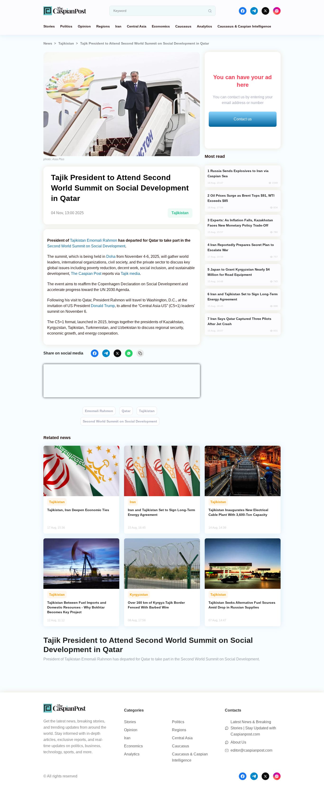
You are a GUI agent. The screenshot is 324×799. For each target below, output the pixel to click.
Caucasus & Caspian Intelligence (244, 26)
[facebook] (242, 11)
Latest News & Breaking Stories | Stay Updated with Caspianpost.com (253, 728)
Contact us (243, 119)
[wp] (129, 353)
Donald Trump (103, 306)
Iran (118, 26)
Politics (66, 26)
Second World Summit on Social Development (86, 246)
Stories (49, 26)
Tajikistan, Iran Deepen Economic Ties (78, 510)
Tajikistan (66, 43)
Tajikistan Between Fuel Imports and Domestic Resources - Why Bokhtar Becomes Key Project (76, 607)
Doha (111, 256)
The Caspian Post (86, 274)
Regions (103, 26)
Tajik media (130, 274)
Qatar (126, 411)
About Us (238, 742)
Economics (161, 26)
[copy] (140, 353)
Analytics (204, 26)
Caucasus (183, 26)
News (47, 43)
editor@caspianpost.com (251, 750)
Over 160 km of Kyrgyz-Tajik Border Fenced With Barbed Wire (156, 605)
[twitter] (265, 11)
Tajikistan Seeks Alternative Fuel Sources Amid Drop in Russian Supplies (241, 605)
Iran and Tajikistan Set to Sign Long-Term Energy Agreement (161, 512)
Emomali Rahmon (102, 240)
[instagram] (277, 11)
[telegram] (254, 11)
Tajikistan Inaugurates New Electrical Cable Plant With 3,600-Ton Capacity (238, 512)
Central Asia (136, 26)
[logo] (64, 10)
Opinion (84, 26)
